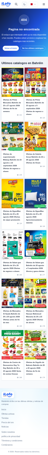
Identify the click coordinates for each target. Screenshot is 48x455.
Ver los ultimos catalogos (32, 48)
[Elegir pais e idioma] (33, 4)
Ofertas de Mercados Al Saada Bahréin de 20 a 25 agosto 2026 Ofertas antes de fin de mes (12, 316)
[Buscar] (16, 4)
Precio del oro (7, 422)
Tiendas (4, 418)
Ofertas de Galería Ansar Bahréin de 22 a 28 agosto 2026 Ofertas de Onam (35, 158)
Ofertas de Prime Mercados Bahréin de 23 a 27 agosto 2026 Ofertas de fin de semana (12, 105)
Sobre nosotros (8, 432)
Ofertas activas (7, 414)
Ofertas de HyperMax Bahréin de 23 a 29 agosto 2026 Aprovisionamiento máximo (35, 217)
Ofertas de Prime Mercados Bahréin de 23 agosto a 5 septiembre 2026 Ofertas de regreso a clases (35, 107)
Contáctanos (7, 445)
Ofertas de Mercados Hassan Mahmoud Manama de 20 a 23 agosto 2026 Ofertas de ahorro (35, 316)
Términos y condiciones (11, 441)
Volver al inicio (11, 48)
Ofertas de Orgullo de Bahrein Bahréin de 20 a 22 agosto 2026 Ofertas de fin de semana (35, 368)
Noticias (5, 427)
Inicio (3, 409)
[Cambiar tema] (24, 4)
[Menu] (44, 4)
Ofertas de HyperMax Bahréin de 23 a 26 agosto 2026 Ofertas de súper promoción (12, 215)
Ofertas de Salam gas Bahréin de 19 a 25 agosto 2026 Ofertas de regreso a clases (12, 267)
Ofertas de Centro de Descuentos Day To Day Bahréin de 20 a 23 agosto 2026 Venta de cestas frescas (12, 368)
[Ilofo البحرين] (7, 394)
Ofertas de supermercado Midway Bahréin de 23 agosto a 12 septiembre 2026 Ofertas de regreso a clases (12, 162)
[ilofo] (6, 4)
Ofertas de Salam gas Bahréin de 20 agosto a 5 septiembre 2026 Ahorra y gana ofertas (35, 267)
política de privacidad (10, 436)
